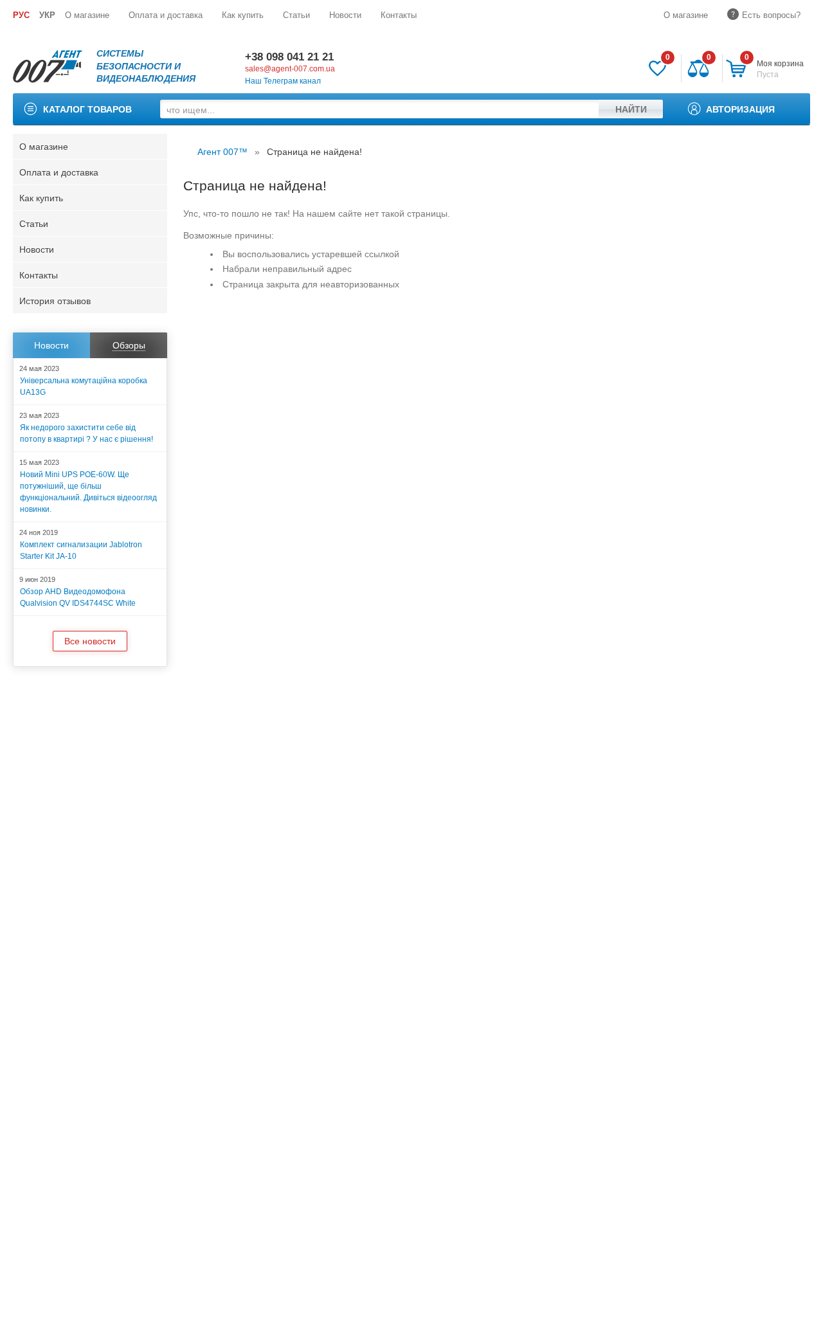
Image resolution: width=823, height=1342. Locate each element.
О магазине (87, 15)
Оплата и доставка (166, 15)
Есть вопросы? (771, 15)
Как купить (243, 15)
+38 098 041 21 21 (289, 57)
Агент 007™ (222, 152)
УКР (47, 15)
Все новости (90, 641)
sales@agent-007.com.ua (290, 68)
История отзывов (55, 301)
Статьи (296, 15)
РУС (21, 15)
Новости (345, 15)
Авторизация (740, 109)
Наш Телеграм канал (283, 81)
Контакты (399, 15)
